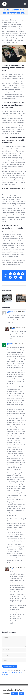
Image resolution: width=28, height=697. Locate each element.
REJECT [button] (21, 693)
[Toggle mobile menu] (25, 4)
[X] (14, 274)
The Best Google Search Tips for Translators (7, 298)
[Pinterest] (10, 277)
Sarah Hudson (10, 311)
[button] (3, 298)
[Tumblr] (22, 274)
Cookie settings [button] (6, 693)
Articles (18, 283)
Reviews (22, 283)
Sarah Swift (9, 343)
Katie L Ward (6, 283)
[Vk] (15, 277)
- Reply (13, 328)
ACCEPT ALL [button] (15, 693)
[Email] (21, 277)
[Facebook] (10, 274)
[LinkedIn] (18, 274)
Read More (19, 690)
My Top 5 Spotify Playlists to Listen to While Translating (21, 298)
